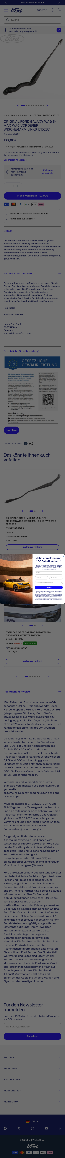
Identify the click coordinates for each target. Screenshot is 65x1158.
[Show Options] (61, 582)
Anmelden (49, 587)
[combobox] (48, 582)
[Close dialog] (63, 556)
